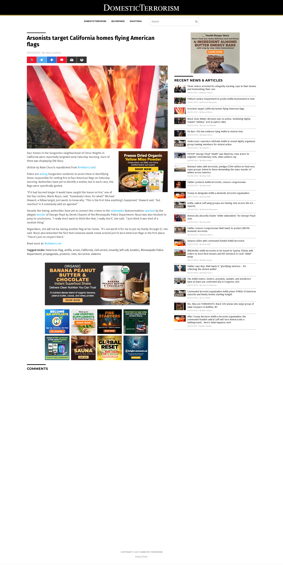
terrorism (84, 254)
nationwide (118, 210)
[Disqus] (97, 414)
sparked (150, 210)
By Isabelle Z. (205, 148)
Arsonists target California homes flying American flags (215, 108)
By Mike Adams (206, 160)
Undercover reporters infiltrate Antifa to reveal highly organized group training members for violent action (221, 143)
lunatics (135, 250)
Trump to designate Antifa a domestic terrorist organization (218, 193)
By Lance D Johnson (208, 125)
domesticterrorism (95, 21)
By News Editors (206, 93)
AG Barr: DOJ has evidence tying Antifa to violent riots (215, 131)
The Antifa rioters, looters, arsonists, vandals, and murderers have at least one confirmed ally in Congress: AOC (219, 280)
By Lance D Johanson (208, 285)
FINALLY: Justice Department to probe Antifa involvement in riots (221, 99)
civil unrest (100, 250)
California (87, 250)
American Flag (54, 250)
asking (43, 174)
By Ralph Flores (206, 135)
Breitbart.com (86, 167)
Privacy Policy (141, 556)
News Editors (53, 52)
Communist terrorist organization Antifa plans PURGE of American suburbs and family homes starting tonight (221, 293)
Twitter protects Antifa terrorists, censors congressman (216, 182)
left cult (124, 250)
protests (64, 254)
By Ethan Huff (205, 176)
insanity (113, 250)
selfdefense (118, 21)
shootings (136, 21)
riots (74, 254)
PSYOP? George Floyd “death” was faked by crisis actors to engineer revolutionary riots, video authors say (218, 155)
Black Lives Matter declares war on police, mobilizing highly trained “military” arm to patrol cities (218, 120)
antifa (68, 250)
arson (76, 250)
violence (96, 254)
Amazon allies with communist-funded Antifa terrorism (215, 240)
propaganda (50, 254)
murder (41, 214)
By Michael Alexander (208, 102)
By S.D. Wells (205, 298)
